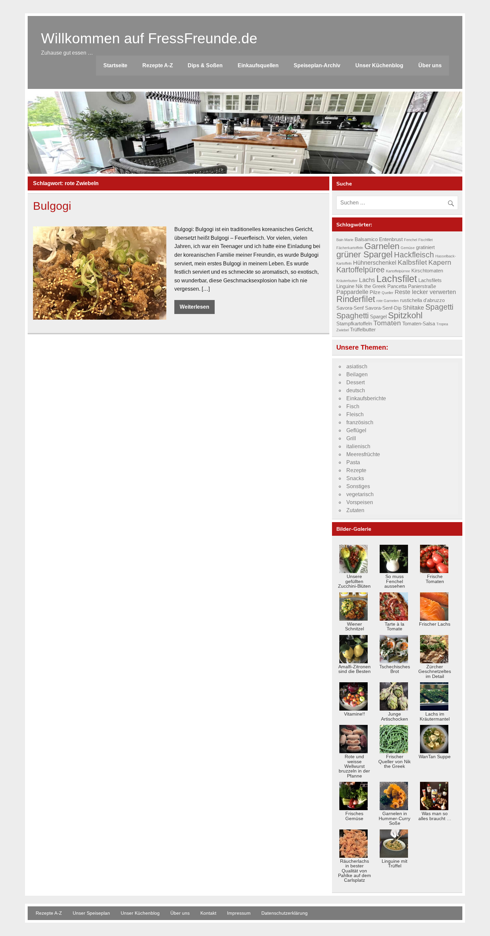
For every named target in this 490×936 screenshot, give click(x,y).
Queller (387, 293)
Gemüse (408, 248)
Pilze (375, 292)
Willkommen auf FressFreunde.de (149, 38)
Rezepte (356, 470)
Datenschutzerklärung (284, 913)
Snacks (355, 478)
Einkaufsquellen (258, 65)
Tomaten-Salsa (418, 323)
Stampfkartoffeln (354, 323)
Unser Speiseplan (91, 913)
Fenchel (410, 240)
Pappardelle (352, 291)
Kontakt (208, 913)
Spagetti (439, 307)
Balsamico (366, 239)
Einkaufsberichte (366, 398)
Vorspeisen (359, 502)
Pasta (353, 462)
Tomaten (387, 323)
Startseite (115, 65)
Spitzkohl (405, 315)
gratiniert (425, 247)
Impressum (239, 913)
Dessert (355, 382)
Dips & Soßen (205, 65)
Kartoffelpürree (398, 271)
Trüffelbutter (363, 329)
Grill (351, 438)
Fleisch (355, 414)
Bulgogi (52, 206)
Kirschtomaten (427, 270)
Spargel (378, 316)
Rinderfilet (355, 299)
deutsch (355, 390)
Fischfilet (425, 240)
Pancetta (397, 286)
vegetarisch (360, 494)
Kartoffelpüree (360, 269)
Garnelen (381, 246)
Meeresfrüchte (363, 454)
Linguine (345, 286)
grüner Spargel (364, 254)
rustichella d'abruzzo (422, 300)
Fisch (352, 406)
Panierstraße (422, 286)
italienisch (358, 446)
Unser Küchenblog (379, 65)
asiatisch (356, 366)
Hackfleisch (414, 254)
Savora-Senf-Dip (383, 308)
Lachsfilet (396, 278)
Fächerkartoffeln (349, 248)
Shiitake (413, 307)
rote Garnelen (387, 301)
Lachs (367, 279)
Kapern (439, 262)
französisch (359, 422)
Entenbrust (391, 239)
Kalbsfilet (412, 262)
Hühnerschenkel (374, 262)
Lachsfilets (430, 280)
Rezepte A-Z (157, 65)
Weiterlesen (194, 307)
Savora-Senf (350, 308)
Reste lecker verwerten (425, 291)
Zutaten (355, 510)
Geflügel (356, 430)
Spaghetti (352, 315)
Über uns (430, 65)
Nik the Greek (371, 286)
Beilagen (357, 374)
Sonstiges (358, 486)
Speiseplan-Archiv (317, 65)
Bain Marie (344, 240)
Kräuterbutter (347, 281)
